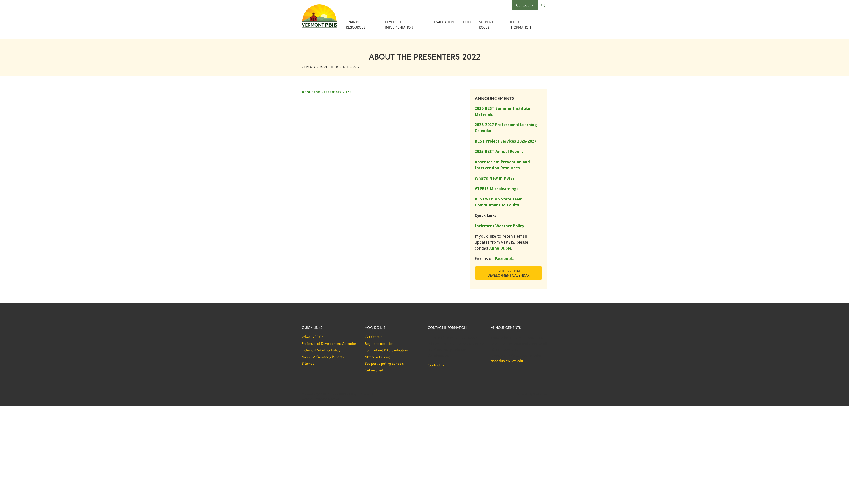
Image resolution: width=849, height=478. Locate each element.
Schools (466, 21)
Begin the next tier (379, 343)
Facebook (504, 258)
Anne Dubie (500, 248)
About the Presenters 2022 (326, 92)
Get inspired (374, 370)
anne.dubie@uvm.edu (507, 360)
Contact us (436, 365)
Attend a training (378, 357)
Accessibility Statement (531, 394)
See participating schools (384, 363)
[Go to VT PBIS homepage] (319, 16)
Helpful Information (520, 24)
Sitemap (308, 363)
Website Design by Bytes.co (320, 399)
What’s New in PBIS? (494, 178)
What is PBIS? (312, 337)
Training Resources (355, 24)
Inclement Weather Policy (321, 350)
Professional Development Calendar (509, 273)
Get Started (374, 337)
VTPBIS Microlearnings (496, 188)
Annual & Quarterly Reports (323, 357)
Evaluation (444, 21)
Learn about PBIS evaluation (386, 350)
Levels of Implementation (399, 24)
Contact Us (525, 5)
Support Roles (486, 24)
